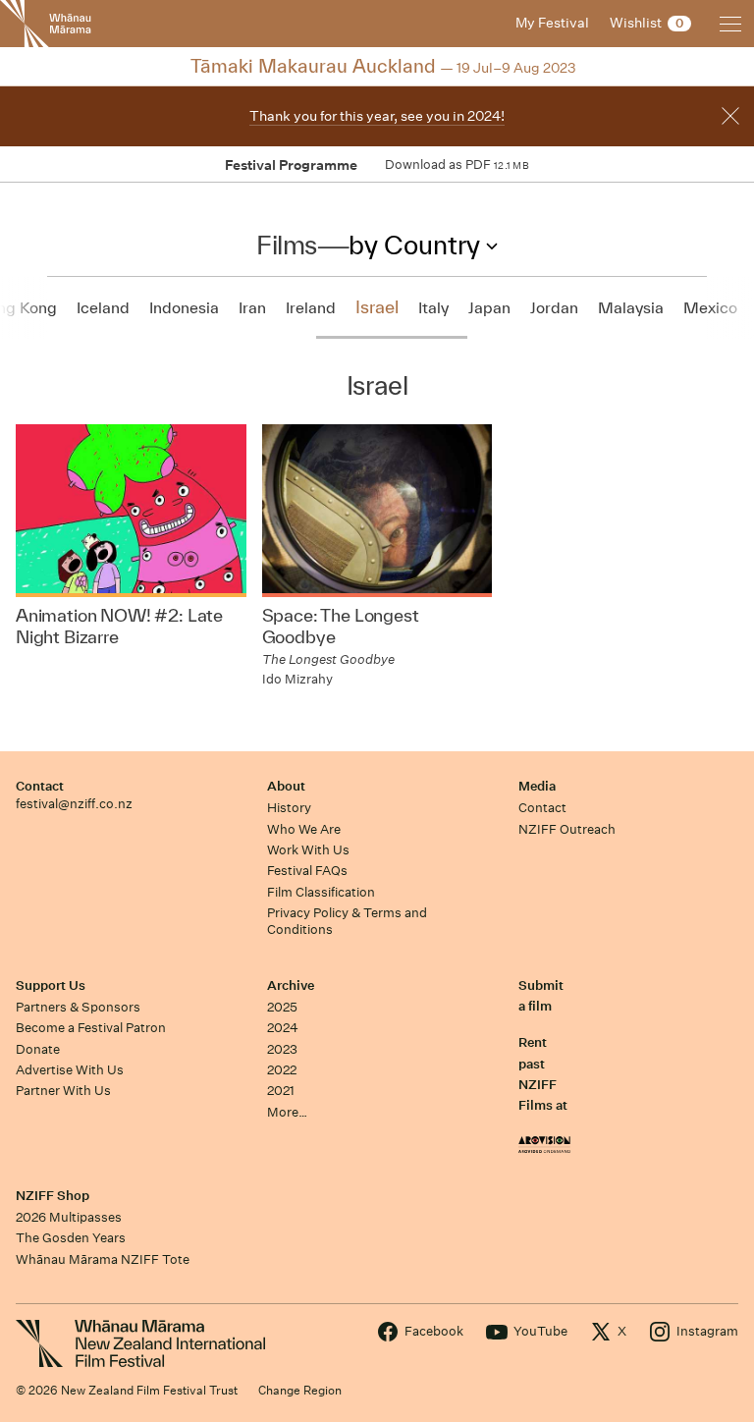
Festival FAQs (307, 870)
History (289, 807)
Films (286, 244)
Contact (40, 786)
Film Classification (321, 892)
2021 (281, 1090)
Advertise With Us (70, 1070)
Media (537, 786)
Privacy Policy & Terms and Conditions (347, 921)
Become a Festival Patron (91, 1027)
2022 (281, 1070)
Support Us (50, 985)
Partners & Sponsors (78, 1007)
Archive (290, 985)
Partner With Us (63, 1090)
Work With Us (308, 850)
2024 (282, 1027)
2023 (282, 1049)
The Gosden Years (71, 1238)
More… (287, 1112)
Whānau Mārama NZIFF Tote (102, 1259)
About (286, 786)
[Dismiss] (730, 116)
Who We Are (304, 829)
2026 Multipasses (69, 1217)
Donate (38, 1049)
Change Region (300, 1390)
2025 (282, 1007)
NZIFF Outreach (567, 829)
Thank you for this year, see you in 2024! (377, 116)
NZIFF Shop (52, 1195)
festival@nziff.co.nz (74, 803)
